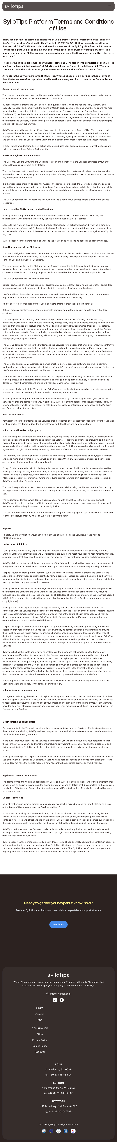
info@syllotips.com (11, 538)
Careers (39, 1014)
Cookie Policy (39, 1046)
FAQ (39, 1020)
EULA (40, 1034)
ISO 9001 (40, 1052)
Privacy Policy (39, 1040)
